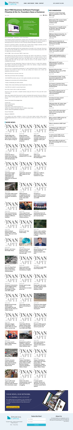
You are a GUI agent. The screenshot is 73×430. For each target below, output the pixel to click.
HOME (25, 3)
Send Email (10, 105)
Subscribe (36, 424)
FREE (9, 53)
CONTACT (41, 3)
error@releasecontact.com (10, 117)
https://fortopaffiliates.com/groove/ (16, 109)
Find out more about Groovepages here (13, 100)
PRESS (36, 3)
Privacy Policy (15, 424)
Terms (11, 424)
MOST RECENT (31, 3)
